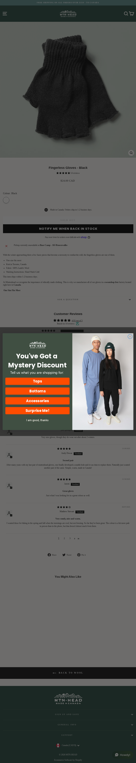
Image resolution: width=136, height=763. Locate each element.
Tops (37, 381)
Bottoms (37, 390)
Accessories (37, 400)
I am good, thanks (37, 420)
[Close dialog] (130, 336)
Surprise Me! (38, 410)
